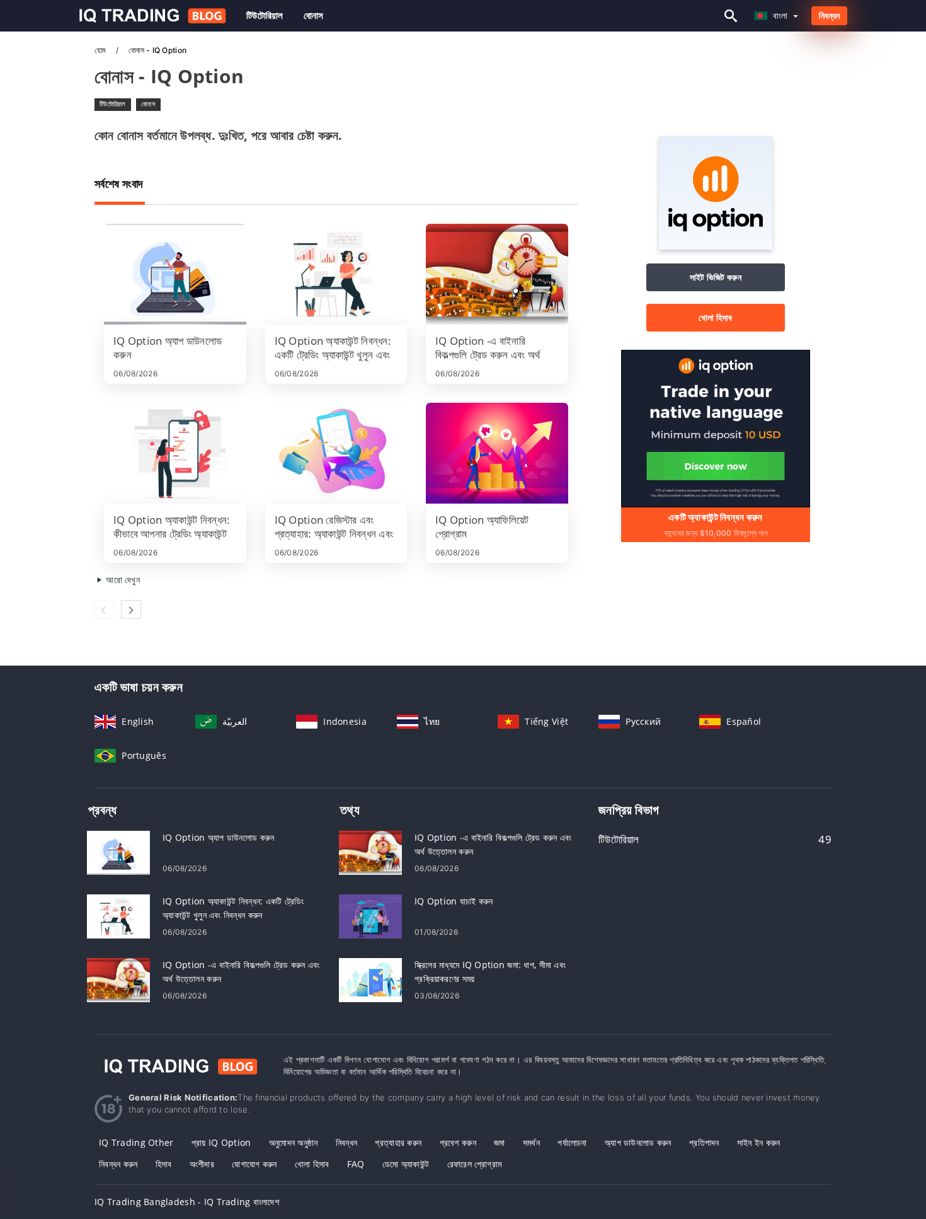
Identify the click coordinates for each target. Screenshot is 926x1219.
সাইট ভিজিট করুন (715, 277)
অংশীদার (202, 1164)
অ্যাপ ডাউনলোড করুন (638, 1142)
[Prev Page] (104, 609)
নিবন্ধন (829, 15)
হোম (101, 50)
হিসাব (164, 1164)
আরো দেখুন (121, 579)
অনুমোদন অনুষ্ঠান (293, 1142)
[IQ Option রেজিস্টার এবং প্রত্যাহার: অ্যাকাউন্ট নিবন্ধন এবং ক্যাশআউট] (336, 453)
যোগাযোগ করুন (254, 1164)
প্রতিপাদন (704, 1142)
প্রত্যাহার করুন (398, 1142)
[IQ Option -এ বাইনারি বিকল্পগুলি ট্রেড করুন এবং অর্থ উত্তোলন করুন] (497, 274)
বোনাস (314, 15)
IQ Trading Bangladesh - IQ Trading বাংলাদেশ (186, 1202)
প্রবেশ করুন (458, 1142)
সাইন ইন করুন (758, 1142)
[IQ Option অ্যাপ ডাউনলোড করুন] (175, 274)
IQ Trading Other (136, 1142)
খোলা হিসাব (716, 317)
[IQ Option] (715, 246)
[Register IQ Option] (715, 427)
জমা (499, 1142)
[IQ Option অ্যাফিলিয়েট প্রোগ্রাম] (497, 453)
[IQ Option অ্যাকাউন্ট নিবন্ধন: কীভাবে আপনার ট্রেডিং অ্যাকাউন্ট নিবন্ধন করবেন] (175, 453)
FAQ (356, 1164)
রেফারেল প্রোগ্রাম (474, 1164)
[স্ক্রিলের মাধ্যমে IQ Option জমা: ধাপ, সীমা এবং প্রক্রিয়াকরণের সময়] (370, 979)
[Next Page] (131, 609)
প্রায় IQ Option (221, 1142)
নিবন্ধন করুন (118, 1164)
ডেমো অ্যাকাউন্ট (406, 1164)
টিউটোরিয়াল (264, 15)
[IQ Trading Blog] (179, 1066)
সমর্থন (531, 1142)
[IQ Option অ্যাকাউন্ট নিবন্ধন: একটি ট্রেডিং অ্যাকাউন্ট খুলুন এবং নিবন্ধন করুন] (336, 274)
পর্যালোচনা (571, 1142)
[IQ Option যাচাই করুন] (370, 915)
